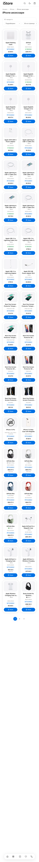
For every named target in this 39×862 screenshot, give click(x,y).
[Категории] (13, 856)
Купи (11, 55)
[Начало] (7, 856)
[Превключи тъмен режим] (30, 3)
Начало (4, 9)
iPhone (12, 9)
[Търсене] (25, 3)
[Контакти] (31, 856)
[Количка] (35, 3)
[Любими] (25, 856)
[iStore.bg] (7, 3)
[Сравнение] (20, 856)
